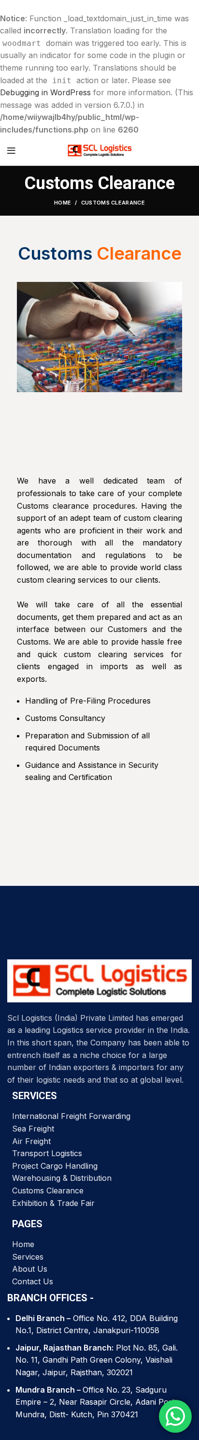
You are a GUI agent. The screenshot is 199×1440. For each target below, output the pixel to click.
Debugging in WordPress (45, 92)
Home (62, 202)
